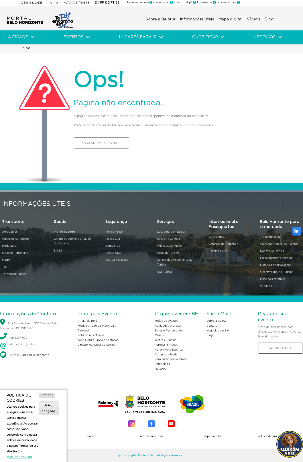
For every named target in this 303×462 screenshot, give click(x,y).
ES (117, 2)
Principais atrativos (272, 279)
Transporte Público (14, 274)
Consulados (216, 237)
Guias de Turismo (168, 253)
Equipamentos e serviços (276, 258)
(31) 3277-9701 (18, 337)
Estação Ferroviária (15, 253)
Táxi (4, 267)
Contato (212, 325)
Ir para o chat (205, 2)
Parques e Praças (166, 344)
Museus (159, 335)
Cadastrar (280, 348)
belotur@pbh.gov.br (20, 344)
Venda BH (266, 286)
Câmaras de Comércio (223, 244)
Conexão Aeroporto (15, 239)
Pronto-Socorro (64, 231)
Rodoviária (9, 245)
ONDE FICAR (205, 37)
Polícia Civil (112, 239)
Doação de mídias (272, 251)
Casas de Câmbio (168, 239)
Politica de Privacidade (273, 436)
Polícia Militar (114, 231)
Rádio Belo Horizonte (34, 355)
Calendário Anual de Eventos (279, 244)
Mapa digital (230, 19)
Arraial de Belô (87, 320)
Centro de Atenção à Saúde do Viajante (72, 241)
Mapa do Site (212, 436)
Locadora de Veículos (171, 231)
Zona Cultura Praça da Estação (98, 340)
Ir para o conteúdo (139, 2)
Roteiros (160, 368)
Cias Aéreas (165, 271)
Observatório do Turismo (276, 272)
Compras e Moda (166, 354)
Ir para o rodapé (184, 2)
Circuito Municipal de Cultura (96, 344)
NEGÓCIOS (265, 37)
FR (102, 2)
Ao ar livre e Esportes (169, 349)
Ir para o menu (162, 2)
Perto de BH (163, 364)
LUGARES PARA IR (138, 37)
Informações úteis (197, 19)
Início (26, 48)
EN (97, 2)
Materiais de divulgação (275, 265)
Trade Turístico (270, 237)
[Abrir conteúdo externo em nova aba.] (131, 423)
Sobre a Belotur (160, 19)
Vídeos (253, 19)
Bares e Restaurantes (169, 330)
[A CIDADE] (32, 37)
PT (112, 2)
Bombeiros (112, 245)
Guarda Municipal (116, 259)
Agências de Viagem (170, 245)
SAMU (58, 250)
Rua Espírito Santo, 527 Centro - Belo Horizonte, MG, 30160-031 (29, 326)
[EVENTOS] (88, 37)
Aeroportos (10, 231)
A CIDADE (18, 37)
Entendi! (46, 395)
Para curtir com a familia (171, 359)
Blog (269, 19)
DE (107, 2)
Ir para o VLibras (227, 2)
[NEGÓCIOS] (280, 37)
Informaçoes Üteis (151, 436)
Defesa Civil (113, 253)
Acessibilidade (31, 2)
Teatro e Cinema (165, 340)
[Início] (40, 13)
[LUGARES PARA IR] (161, 37)
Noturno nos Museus (90, 335)
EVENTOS (73, 37)
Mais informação (19, 457)
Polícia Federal (218, 251)
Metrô (6, 259)
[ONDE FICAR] (222, 37)
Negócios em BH (218, 330)
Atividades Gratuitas (168, 325)
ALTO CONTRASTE (76, 2)
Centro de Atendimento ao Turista (175, 262)
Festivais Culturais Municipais (96, 325)
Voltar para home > (101, 142)
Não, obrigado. (48, 407)
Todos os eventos (166, 320)
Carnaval (83, 330)
